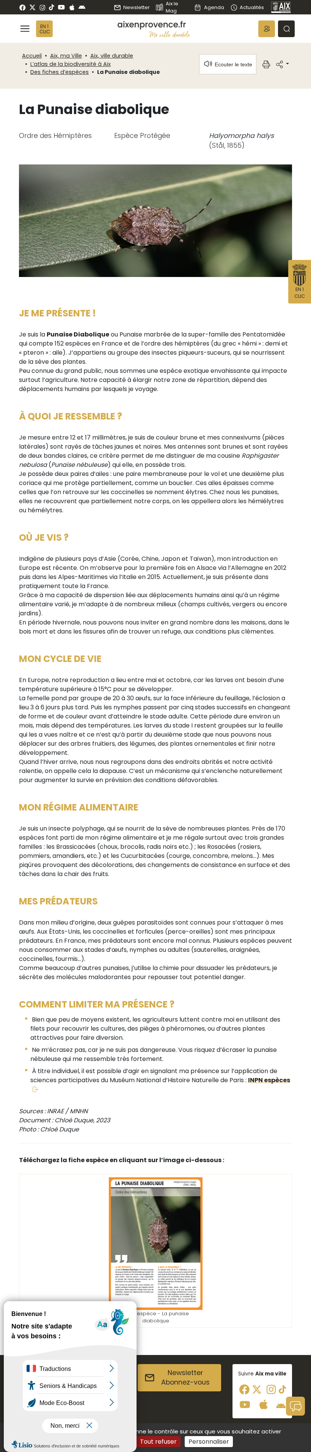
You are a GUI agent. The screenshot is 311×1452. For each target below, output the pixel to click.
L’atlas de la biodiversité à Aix (70, 64)
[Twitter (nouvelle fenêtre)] (32, 7)
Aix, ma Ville (66, 55)
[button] (266, 28)
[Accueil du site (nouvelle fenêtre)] (154, 25)
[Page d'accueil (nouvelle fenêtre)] (281, 7)
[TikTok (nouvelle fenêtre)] (51, 7)
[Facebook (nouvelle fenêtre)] (22, 7)
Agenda (214, 7)
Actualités (252, 7)
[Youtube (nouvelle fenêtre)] (61, 7)
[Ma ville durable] (169, 34)
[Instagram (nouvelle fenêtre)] (42, 7)
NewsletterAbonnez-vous (185, 1377)
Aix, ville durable (111, 55)
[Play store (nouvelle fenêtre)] (82, 7)
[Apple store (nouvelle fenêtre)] (71, 7)
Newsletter (136, 7)
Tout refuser (158, 1441)
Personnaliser (208, 1441)
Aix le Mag (172, 7)
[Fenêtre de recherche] (286, 28)
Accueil (32, 55)
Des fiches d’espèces (59, 72)
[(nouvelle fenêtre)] (156, 1243)
